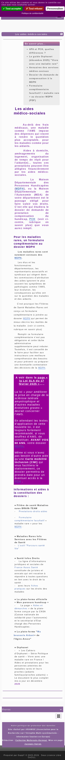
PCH (32, 219)
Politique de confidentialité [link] (32, 13)
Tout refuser (35, 8)
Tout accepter (13, 8)
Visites (32, 709)
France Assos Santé (26, 567)
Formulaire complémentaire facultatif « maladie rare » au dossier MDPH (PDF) (44, 93)
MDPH (20, 188)
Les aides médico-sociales (31, 34)
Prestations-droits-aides (33, 511)
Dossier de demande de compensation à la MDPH (44, 78)
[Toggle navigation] (58, 716)
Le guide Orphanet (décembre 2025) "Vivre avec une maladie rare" (43, 60)
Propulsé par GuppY (14, 755)
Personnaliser (55, 8)
